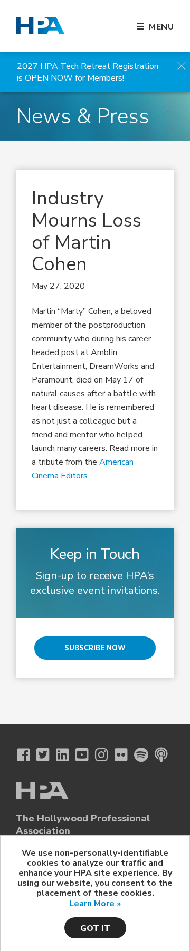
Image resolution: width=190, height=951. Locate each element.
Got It (95, 928)
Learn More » (95, 903)
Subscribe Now (95, 648)
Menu (161, 27)
